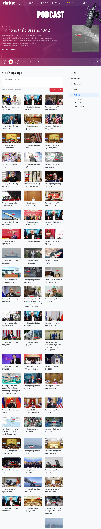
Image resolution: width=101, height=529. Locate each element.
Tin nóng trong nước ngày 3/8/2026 (9, 452)
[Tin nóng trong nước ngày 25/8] (33, 119)
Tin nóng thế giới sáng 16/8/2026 (10, 261)
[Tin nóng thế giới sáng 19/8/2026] (11, 215)
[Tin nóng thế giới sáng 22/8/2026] (11, 176)
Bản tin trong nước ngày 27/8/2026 (11, 108)
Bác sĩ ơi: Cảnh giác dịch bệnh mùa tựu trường (53, 281)
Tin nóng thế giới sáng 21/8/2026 (53, 185)
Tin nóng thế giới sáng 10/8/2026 (10, 343)
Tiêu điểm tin (78, 99)
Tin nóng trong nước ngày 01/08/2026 (31, 471)
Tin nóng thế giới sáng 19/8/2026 (10, 223)
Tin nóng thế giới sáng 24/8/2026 (32, 146)
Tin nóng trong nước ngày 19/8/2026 (52, 204)
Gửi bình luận (56, 89)
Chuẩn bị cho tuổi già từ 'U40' (10, 166)
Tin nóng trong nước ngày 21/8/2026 (9, 204)
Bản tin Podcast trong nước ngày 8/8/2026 (31, 368)
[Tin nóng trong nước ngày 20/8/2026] (33, 196)
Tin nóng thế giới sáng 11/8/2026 (32, 324)
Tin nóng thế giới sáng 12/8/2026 (53, 300)
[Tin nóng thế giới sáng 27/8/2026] (33, 100)
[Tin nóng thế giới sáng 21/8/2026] (54, 176)
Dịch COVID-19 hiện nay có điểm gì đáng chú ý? (32, 185)
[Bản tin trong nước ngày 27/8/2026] (11, 100)
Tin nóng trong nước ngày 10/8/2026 (52, 324)
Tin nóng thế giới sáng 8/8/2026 (53, 368)
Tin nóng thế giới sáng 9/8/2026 (10, 368)
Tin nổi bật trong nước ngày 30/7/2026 (53, 490)
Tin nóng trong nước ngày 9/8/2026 (31, 343)
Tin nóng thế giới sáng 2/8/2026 (10, 471)
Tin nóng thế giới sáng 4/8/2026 (53, 430)
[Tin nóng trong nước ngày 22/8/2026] (54, 157)
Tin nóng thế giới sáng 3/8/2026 (32, 452)
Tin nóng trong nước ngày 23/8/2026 (52, 146)
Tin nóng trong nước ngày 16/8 (52, 242)
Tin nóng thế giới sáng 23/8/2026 (32, 166)
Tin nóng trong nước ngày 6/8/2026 (52, 387)
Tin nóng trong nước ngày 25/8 (31, 127)
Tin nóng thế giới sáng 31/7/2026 (32, 490)
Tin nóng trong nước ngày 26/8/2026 (52, 108)
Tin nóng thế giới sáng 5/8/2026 (53, 411)
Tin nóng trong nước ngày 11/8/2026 (9, 324)
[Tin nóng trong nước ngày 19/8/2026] (54, 196)
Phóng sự (58, 3)
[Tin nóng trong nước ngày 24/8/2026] (11, 138)
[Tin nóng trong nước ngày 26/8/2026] (54, 100)
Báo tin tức (8, 3)
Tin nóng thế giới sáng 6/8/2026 (10, 411)
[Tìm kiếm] (84, 3)
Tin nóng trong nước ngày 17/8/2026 (9, 242)
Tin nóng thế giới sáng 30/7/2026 (10, 509)
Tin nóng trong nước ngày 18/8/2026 (31, 223)
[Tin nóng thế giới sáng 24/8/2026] (33, 138)
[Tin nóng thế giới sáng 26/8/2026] (11, 119)
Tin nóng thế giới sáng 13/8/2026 (10, 300)
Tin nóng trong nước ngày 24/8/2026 (9, 146)
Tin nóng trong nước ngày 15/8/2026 (31, 261)
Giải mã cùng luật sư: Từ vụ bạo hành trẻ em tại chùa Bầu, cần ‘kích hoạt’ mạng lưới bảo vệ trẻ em (33, 302)
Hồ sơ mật (78, 102)
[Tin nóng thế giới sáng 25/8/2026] (54, 119)
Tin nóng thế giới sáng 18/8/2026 (53, 223)
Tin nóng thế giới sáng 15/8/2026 (53, 261)
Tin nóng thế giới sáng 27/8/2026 (32, 108)
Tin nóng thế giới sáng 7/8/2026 (32, 387)
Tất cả (76, 73)
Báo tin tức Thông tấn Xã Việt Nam (19, 5)
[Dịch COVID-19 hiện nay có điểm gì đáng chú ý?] (33, 176)
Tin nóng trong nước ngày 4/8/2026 (31, 430)
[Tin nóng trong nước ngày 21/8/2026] (11, 196)
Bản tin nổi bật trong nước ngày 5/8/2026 (31, 411)
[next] (17, 61)
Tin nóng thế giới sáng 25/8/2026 (53, 127)
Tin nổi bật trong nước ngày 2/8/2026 (53, 452)
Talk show (46, 3)
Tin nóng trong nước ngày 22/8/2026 (52, 166)
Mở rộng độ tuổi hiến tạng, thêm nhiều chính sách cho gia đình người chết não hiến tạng (11, 389)
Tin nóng (35, 3)
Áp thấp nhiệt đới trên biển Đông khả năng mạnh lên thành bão (10, 431)
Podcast (70, 3)
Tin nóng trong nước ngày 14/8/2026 (9, 281)
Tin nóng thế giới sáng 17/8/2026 (32, 242)
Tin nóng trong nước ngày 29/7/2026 (31, 509)
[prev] (4, 61)
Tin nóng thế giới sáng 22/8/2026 (10, 185)
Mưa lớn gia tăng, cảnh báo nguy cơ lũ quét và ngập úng (53, 510)
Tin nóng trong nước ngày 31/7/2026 (9, 490)
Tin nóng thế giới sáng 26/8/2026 (10, 127)
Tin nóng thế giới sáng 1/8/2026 (53, 471)
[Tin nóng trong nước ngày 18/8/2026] (33, 215)
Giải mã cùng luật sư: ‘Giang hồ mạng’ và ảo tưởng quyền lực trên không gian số (53, 346)
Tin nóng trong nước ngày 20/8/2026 (31, 204)
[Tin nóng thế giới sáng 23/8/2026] (33, 157)
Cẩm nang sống (79, 106)
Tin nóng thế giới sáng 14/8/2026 (32, 281)
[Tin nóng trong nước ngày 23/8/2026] (54, 138)
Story (76, 110)
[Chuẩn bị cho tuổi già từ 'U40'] (11, 157)
